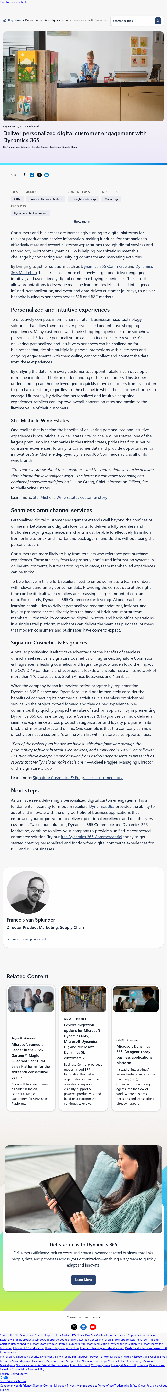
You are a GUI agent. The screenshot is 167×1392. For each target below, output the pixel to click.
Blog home (14, 20)
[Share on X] (39, 175)
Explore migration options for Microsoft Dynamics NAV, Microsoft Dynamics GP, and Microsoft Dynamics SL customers (82, 1041)
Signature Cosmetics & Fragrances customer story (78, 777)
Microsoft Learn (55, 1361)
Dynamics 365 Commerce (30, 213)
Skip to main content (13, 2)
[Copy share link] (24, 175)
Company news (100, 1365)
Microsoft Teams (120, 1356)
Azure (15, 1361)
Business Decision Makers (46, 199)
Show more (81, 221)
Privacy (72, 1385)
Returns (135, 1339)
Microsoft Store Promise (42, 1343)
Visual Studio (50, 1365)
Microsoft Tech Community (125, 1361)
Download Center (87, 1339)
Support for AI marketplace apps (86, 1361)
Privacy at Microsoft (123, 1365)
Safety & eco (138, 1385)
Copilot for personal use (142, 1335)
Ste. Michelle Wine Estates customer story (70, 497)
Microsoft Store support (114, 1339)
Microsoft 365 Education (28, 1348)
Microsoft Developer (32, 1361)
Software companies (29, 1365)
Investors (142, 1365)
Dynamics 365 (101, 806)
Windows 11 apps (45, 1339)
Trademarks (121, 1385)
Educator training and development (102, 1348)
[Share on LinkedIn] (46, 175)
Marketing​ (111, 199)
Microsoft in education (95, 1343)
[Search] (158, 20)
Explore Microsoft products (17, 1339)
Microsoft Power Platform (93, 1356)
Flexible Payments (69, 1343)
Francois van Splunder (18, 147)
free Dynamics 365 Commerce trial (91, 836)
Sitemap (37, 1385)
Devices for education (123, 1343)
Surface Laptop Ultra (48, 1335)
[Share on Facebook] (32, 175)
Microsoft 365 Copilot (145, 1356)
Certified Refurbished (13, 1343)
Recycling (152, 1385)
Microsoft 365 (68, 1356)
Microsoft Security (27, 1356)
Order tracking (149, 1339)
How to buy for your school (62, 1348)
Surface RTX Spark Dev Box (78, 1335)
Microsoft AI (7, 1356)
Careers (64, 1365)
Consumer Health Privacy (16, 1385)
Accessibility (19, 1369)
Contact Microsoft (54, 1385)
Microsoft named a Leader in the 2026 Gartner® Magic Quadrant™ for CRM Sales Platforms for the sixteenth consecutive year (31, 1060)
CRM (17, 199)
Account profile (66, 1339)
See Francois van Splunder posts (27, 939)
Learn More (83, 1280)
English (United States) (14, 1373)
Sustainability (36, 1369)
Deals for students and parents (144, 1348)
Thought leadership (83, 199)
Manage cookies (87, 1385)
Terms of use (106, 1385)
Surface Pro (7, 1335)
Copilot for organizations (111, 1335)
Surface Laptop (24, 1335)
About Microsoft (80, 1365)
